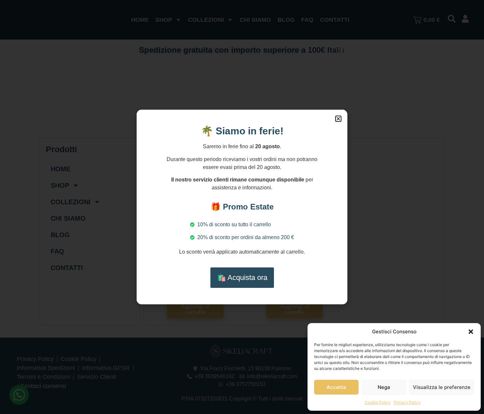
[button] (471, 331)
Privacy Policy (407, 402)
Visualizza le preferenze (442, 387)
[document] (242, 207)
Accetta (336, 387)
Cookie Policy (377, 402)
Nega (384, 387)
